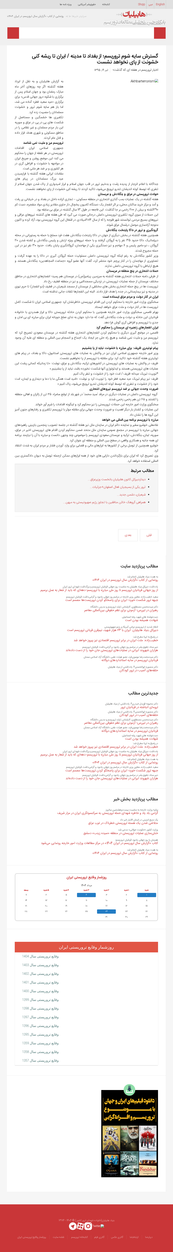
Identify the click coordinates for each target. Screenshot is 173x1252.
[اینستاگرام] (88, 1226)
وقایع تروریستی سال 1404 (40, 956)
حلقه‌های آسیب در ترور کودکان (138, 670)
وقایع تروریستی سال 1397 (40, 1017)
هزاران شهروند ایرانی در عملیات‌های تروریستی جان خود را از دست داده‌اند (112, 650)
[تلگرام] (73, 1226)
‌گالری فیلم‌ (99, 1237)
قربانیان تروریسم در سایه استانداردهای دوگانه (129, 660)
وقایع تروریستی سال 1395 (40, 1034)
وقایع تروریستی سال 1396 (40, 1026)
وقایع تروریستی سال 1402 (40, 974)
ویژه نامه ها (66, 4)
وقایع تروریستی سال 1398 (40, 1008)
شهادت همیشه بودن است (141, 620)
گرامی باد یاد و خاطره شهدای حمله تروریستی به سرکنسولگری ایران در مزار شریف (107, 813)
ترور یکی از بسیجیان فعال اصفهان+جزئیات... (118, 487)
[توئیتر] (98, 1226)
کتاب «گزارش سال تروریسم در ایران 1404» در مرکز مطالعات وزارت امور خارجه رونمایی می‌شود (99, 843)
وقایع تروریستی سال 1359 (40, 1043)
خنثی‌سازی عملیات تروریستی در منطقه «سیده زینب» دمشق (120, 833)
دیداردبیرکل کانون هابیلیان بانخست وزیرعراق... (117, 479)
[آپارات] (80, 1226)
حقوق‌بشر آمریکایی (87, 4)
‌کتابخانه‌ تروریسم (79, 1237)
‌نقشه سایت (58, 1237)
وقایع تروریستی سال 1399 (40, 1000)
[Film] (129, 1130)
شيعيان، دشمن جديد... (131, 494)
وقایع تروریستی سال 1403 (40, 965)
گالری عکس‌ (117, 1237)
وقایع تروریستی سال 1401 (40, 982)
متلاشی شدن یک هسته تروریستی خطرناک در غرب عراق (123, 823)
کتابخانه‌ (106, 4)
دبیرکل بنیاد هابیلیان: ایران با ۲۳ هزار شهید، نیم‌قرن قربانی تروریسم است (112, 630)
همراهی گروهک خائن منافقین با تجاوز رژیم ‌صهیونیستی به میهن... (104, 502)
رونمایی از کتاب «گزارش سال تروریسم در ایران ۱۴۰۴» (125, 580)
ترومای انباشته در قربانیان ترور (139, 707)
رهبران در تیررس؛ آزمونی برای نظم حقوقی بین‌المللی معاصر (121, 610)
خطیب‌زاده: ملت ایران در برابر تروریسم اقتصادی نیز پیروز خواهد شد (116, 640)
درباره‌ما (149, 1237)
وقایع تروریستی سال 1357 (40, 1060)
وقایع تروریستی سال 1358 (40, 1052)
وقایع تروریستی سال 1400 (40, 991)
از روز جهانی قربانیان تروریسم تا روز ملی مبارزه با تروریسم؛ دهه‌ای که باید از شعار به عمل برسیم (99, 590)
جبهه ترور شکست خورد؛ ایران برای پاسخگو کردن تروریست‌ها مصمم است (111, 600)
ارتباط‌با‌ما (134, 1237)
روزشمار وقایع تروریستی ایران (86, 877)
